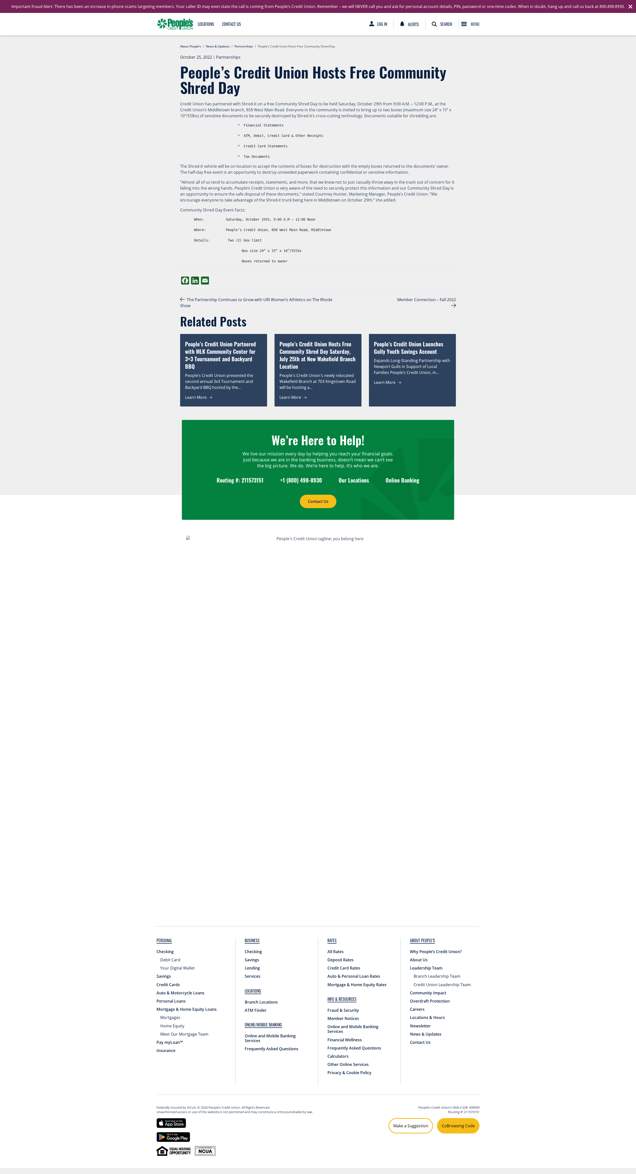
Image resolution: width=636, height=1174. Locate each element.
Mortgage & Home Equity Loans (187, 1009)
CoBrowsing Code (458, 1126)
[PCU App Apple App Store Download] (171, 1122)
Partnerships (228, 57)
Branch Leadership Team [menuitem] (437, 976)
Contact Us (231, 24)
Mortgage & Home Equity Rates (357, 984)
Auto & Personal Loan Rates (353, 976)
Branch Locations (261, 1002)
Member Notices (343, 1018)
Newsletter (420, 1026)
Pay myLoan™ (170, 1042)
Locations (206, 24)
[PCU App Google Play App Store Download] (173, 1136)
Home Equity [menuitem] (172, 1026)
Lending (252, 968)
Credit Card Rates (343, 968)
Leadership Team (426, 968)
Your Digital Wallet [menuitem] (177, 968)
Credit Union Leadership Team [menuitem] (442, 984)
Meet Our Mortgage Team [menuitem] (184, 1034)
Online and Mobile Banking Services (270, 1038)
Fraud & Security (343, 1010)
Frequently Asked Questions (271, 1049)
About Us (419, 960)
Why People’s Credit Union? (436, 951)
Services (252, 976)
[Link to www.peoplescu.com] (175, 24)
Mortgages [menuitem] (170, 1017)
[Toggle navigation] (471, 24)
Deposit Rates (340, 960)
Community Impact (428, 993)
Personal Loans (171, 1001)
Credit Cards (168, 984)
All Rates (335, 951)
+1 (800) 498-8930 (301, 480)
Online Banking (402, 480)
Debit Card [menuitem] (170, 960)
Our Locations (354, 480)
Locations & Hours (427, 1017)
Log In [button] (382, 24)
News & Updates (425, 1034)
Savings (164, 976)
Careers (417, 1009)
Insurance (166, 1050)
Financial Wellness (344, 1040)
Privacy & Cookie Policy (349, 1072)
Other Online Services (348, 1064)
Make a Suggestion (410, 1126)
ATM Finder (256, 1010)
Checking (165, 951)
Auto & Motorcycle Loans (180, 993)
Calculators (338, 1056)
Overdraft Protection (430, 1001)
